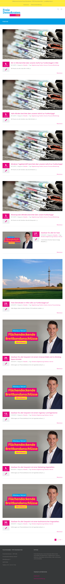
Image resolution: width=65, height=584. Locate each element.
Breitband (43, 236)
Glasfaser (55, 236)
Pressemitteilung (56, 305)
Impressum (37, 576)
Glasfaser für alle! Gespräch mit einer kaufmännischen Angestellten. (35, 521)
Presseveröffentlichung (53, 65)
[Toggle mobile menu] (61, 9)
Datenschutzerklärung (39, 578)
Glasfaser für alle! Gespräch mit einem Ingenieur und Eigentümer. (34, 413)
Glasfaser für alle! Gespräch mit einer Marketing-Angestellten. (33, 467)
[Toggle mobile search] (58, 9)
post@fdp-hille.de (48, 1)
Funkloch (41, 65)
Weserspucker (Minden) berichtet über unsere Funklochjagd (32, 215)
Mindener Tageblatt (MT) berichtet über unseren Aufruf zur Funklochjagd (36, 164)
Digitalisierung (35, 65)
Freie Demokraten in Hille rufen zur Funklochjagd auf (29, 303)
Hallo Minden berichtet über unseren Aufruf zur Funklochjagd (33, 113)
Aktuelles (25, 65)
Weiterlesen (59, 73)
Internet (46, 65)
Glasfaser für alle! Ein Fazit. (50, 233)
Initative (46, 305)
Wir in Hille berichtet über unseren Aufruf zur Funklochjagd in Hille (34, 63)
